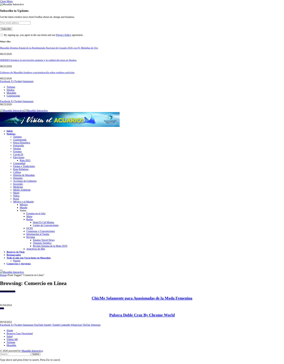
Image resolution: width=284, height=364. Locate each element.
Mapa (29, 216)
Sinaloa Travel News (44, 240)
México (24, 204)
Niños (16, 195)
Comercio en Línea (7, 291)
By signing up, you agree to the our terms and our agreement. (43, 35)
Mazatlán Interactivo (32, 350)
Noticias (11, 134)
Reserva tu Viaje (16, 252)
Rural (16, 198)
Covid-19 (18, 154)
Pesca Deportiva (21, 142)
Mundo (23, 207)
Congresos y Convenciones (40, 231)
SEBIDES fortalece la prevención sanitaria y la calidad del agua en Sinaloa (38, 60)
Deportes (18, 178)
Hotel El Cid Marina (43, 222)
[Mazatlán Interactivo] (24, 110)
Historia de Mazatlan (24, 175)
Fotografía (18, 145)
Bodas (29, 219)
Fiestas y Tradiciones (24, 166)
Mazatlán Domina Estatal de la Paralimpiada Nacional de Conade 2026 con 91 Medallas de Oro (49, 48)
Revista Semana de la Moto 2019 (50, 246)
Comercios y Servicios (19, 263)
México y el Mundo (23, 201)
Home (10, 330)
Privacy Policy (63, 35)
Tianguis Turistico (42, 243)
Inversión (18, 184)
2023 (2, 308)
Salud (9, 336)
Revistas (30, 237)
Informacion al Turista (37, 234)
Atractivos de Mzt (35, 248)
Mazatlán (11, 92)
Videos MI (12, 339)
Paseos (16, 260)
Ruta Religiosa (20, 169)
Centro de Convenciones (46, 225)
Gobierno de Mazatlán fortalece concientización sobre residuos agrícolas (37, 72)
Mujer (16, 192)
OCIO (29, 228)
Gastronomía (13, 95)
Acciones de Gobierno (24, 181)
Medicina (18, 187)
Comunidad (19, 163)
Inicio (10, 131)
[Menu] (1, 270)
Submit (35, 354)
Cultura (17, 172)
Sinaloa (10, 90)
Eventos (17, 151)
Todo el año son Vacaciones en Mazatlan (28, 257)
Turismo (11, 87)
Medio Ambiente (22, 189)
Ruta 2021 (25, 160)
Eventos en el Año (35, 213)
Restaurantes (14, 255)
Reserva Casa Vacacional (20, 333)
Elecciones (18, 157)
